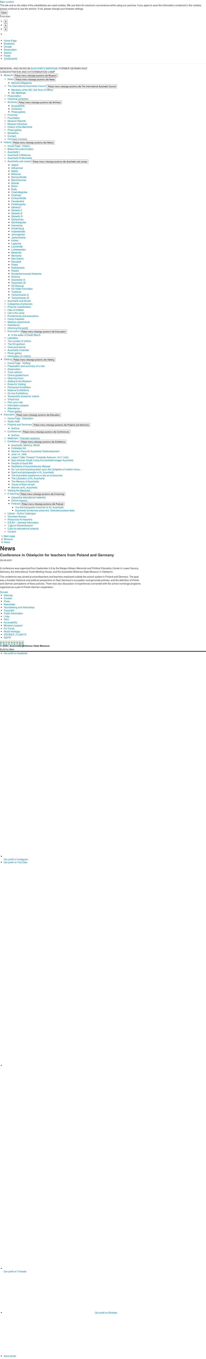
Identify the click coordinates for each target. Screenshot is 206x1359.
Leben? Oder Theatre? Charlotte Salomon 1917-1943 (39, 457)
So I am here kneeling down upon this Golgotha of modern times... (46, 469)
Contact (12, 136)
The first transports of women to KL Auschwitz (39, 507)
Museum (9, 75)
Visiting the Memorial (19, 490)
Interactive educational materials (28, 497)
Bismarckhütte (19, 177)
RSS (6, 619)
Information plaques (18, 405)
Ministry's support (13, 625)
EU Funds (9, 628)
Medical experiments (19, 322)
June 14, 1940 (19, 454)
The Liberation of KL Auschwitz (28, 478)
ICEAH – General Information (23, 522)
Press (7, 601)
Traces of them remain (23, 484)
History (8, 142)
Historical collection (18, 99)
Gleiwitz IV (17, 216)
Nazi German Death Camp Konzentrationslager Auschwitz (42, 460)
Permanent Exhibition (19, 387)
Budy (14, 189)
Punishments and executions (23, 316)
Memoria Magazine (21, 83)
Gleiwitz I (16, 207)
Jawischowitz (18, 237)
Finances (12, 115)
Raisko (15, 270)
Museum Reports (17, 121)
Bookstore (9, 43)
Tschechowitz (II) (20, 298)
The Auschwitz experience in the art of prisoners (37, 475)
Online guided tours (18, 375)
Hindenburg (17, 228)
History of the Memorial (20, 127)
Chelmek (16, 195)
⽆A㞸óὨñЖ (10, 58)
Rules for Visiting (17, 384)
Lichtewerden (18, 249)
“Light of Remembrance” (20, 525)
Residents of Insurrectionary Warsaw (30, 466)
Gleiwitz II (16, 210)
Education (9, 414)
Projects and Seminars (20, 424)
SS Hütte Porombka (22, 288)
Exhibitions (14, 441)
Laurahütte (17, 246)
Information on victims (19, 356)
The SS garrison (16, 344)
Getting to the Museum (20, 381)
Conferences (15, 431)
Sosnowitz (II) (18, 282)
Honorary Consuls (17, 139)
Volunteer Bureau (17, 516)
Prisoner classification (19, 307)
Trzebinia (16, 291)
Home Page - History (19, 146)
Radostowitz (18, 267)
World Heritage (12, 631)
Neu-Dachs (17, 258)
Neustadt (16, 261)
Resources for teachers (20, 519)
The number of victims (19, 341)
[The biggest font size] (7, 34)
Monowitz (16, 255)
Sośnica (15, 276)
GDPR (7, 637)
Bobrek (15, 183)
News (11, 79)
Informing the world (18, 328)
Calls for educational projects (23, 528)
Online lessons (19, 500)
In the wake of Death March (25, 335)
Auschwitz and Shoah (19, 301)
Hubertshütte (18, 231)
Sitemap (8, 595)
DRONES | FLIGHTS (15, 634)
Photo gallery (18, 112)
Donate (8, 46)
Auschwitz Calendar (18, 350)
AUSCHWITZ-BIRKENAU (45, 68)
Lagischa (16, 243)
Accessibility (18, 105)
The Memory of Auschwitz (25, 481)
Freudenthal (17, 201)
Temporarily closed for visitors (23, 396)
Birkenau (16, 174)
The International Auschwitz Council (27, 86)
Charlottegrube (19, 192)
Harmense (16, 225)
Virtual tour (13, 399)
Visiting (8, 359)
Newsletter (9, 604)
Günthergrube (18, 222)
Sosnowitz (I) (18, 279)
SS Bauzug (17, 285)
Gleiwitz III (16, 213)
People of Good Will (22, 463)
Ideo (11, 649)
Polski (7, 55)
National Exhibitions (18, 390)
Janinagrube (18, 234)
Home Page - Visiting (19, 363)
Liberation (13, 338)
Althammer (17, 168)
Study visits (14, 421)
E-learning (13, 493)
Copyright (9, 610)
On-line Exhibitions (18, 393)
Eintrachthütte (18, 198)
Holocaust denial (17, 347)
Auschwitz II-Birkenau (19, 155)
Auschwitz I (14, 152)
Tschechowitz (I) (20, 294)
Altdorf (14, 165)
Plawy (14, 264)
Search (7, 52)
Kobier (14, 240)
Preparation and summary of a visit (26, 366)
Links (7, 616)
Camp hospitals (16, 319)
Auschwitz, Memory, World (25, 445)
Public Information (13, 613)
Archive (15, 428)
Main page (9, 536)
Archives (12, 102)
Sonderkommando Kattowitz (26, 273)
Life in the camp (16, 313)
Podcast (16, 503)
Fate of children (16, 310)
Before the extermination (21, 149)
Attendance (14, 408)
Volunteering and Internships (19, 607)
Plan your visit (15, 402)
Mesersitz (16, 252)
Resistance (14, 325)
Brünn (14, 186)
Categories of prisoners (20, 304)
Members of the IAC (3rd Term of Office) (32, 89)
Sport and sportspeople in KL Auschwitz (32, 472)
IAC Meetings (18, 93)
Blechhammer (18, 180)
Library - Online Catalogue (22, 513)
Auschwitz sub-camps (20, 161)
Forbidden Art (18, 448)
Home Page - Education (20, 418)
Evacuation (14, 331)
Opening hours (15, 378)
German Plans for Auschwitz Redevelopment (35, 451)
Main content (7, 1)
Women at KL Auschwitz (24, 487)
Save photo (10, 1356)
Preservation (14, 96)
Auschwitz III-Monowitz (20, 158)
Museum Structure (17, 124)
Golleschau (17, 219)
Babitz (14, 171)
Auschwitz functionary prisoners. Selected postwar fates (44, 510)
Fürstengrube (18, 204)
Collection (16, 109)
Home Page (10, 40)
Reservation (10, 49)
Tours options (15, 372)
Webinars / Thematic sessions (24, 438)
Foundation (14, 118)
